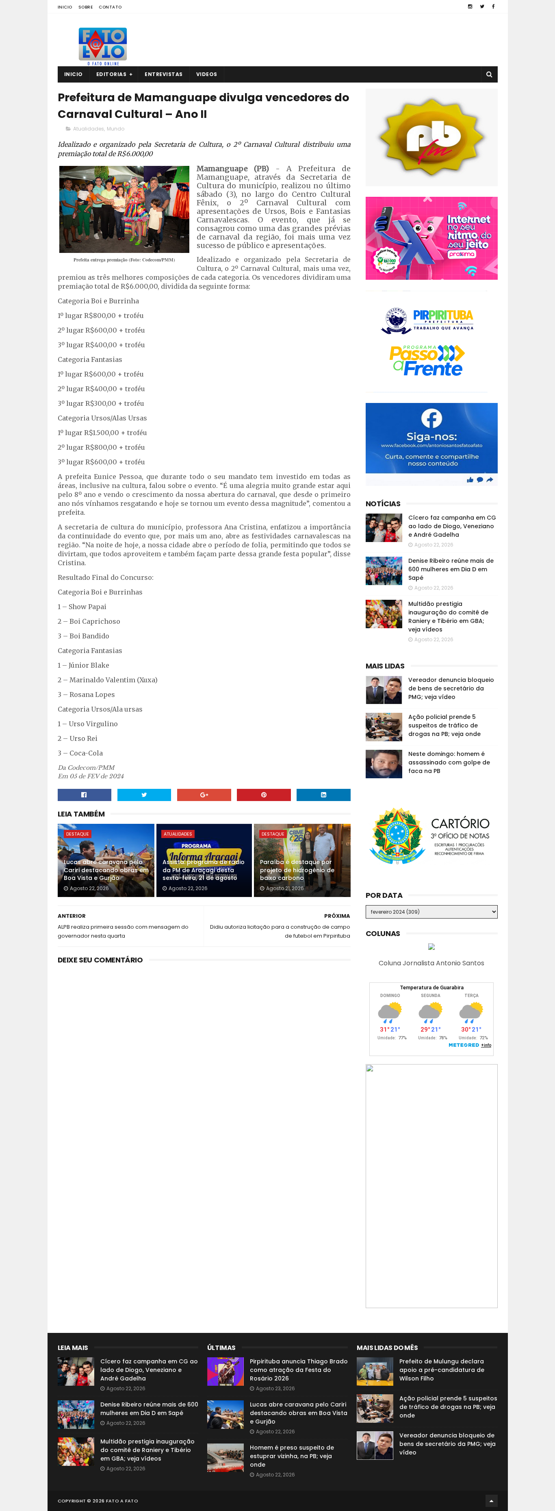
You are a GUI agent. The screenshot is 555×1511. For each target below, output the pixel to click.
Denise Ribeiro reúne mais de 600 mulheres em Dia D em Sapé (451, 569)
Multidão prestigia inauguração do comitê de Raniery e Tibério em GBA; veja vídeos (448, 617)
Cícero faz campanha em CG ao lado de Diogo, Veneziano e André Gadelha (452, 526)
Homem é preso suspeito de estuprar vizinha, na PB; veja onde (292, 1456)
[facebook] (493, 6)
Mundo (115, 128)
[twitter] (482, 6)
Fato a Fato (122, 1501)
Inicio (65, 7)
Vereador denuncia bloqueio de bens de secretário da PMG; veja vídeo (451, 688)
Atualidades (88, 128)
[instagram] (470, 6)
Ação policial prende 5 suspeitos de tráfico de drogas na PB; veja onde (444, 725)
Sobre (85, 7)
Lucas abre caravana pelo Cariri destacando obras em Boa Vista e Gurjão (106, 870)
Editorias (111, 74)
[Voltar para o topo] (492, 1501)
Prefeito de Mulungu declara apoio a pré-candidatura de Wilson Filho (441, 1370)
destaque (77, 834)
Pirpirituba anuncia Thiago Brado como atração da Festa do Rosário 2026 (299, 1370)
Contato (110, 7)
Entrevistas (164, 74)
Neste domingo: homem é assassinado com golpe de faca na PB (449, 762)
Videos (206, 74)
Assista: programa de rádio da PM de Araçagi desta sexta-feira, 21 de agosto (204, 870)
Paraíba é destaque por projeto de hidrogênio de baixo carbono (297, 870)
